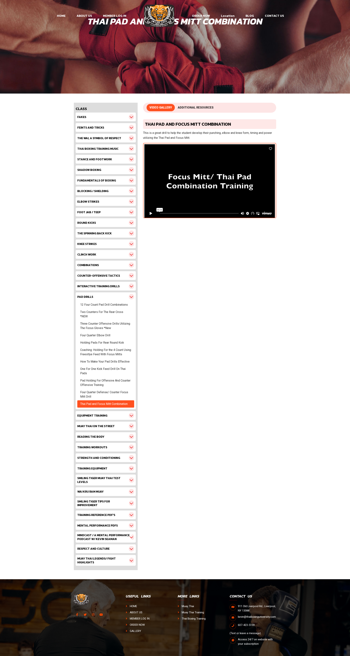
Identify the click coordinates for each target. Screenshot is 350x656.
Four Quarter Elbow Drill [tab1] (95, 335)
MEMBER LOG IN (114, 15)
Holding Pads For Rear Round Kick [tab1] (102, 342)
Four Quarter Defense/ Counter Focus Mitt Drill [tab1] (104, 394)
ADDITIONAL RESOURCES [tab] (195, 107)
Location (228, 15)
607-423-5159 (246, 625)
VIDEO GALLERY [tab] (160, 107)
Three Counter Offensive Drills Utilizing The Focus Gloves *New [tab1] (105, 326)
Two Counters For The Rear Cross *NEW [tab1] (101, 314)
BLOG (250, 15)
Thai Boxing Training (193, 618)
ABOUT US (84, 15)
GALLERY (135, 631)
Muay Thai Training (192, 612)
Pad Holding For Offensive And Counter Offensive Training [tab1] (105, 383)
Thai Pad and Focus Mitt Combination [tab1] (104, 404)
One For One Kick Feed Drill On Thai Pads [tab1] (103, 371)
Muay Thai (187, 606)
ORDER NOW (201, 15)
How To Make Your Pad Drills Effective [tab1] (105, 361)
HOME (61, 15)
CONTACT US (274, 15)
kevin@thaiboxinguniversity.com (257, 616)
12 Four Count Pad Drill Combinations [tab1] (104, 304)
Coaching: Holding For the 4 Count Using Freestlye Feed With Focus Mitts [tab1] (105, 352)
